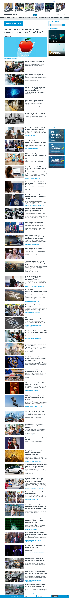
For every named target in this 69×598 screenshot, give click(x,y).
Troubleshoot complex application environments (55, 52)
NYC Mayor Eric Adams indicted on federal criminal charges (35, 546)
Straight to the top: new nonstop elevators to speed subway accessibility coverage (34, 452)
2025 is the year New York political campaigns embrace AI (35, 383)
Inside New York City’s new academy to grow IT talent (35, 344)
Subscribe (15, 14)
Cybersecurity (16, 17)
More (63, 17)
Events (59, 17)
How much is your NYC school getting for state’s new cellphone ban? (35, 370)
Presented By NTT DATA (53, 41)
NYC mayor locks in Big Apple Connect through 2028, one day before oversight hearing (34, 277)
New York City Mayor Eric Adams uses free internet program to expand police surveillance (35, 358)
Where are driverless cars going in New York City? (35, 318)
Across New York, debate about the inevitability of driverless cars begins (35, 141)
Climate (15, 19)
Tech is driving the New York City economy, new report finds (34, 412)
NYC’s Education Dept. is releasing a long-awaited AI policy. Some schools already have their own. (35, 155)
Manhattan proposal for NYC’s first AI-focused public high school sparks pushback (35, 168)
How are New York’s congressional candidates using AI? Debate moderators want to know (35, 88)
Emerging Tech (33, 17)
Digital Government (25, 17)
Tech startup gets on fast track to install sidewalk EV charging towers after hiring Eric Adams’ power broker (36, 466)
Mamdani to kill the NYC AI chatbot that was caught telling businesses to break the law (35, 183)
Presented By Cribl (52, 54)
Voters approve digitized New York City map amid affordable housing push (35, 262)
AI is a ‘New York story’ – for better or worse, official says (35, 114)
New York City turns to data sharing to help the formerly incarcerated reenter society (36, 291)
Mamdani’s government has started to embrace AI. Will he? (23, 30)
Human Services (31, 19)
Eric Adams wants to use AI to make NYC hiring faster (35, 305)
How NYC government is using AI (34, 61)
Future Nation (10, 19)
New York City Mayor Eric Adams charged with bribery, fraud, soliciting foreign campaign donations (36, 534)
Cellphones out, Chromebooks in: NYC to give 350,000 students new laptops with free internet (36, 332)
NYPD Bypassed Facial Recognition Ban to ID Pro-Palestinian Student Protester (35, 397)
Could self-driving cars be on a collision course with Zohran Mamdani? (34, 210)
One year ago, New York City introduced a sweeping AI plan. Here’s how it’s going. (34, 520)
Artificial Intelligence (8, 17)
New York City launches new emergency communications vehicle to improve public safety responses (36, 236)
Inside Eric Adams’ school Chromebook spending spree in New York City (35, 196)
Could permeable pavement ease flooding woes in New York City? (34, 559)
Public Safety (48, 17)
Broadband (20, 19)
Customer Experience (41, 17)
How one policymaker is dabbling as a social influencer (35, 492)
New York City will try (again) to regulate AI (34, 249)
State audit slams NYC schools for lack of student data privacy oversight (36, 128)
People (54, 17)
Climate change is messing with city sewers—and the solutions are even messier (35, 586)
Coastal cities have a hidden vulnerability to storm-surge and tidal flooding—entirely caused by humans (35, 506)
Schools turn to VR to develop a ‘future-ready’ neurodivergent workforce (34, 425)
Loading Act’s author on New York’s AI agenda (36, 438)
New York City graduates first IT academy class (34, 223)
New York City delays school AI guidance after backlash (34, 75)
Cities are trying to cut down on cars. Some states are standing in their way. (36, 572)
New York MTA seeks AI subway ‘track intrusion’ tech (34, 101)
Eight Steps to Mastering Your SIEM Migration (55, 39)
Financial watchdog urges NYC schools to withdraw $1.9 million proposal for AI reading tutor (34, 479)
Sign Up (55, 596)
